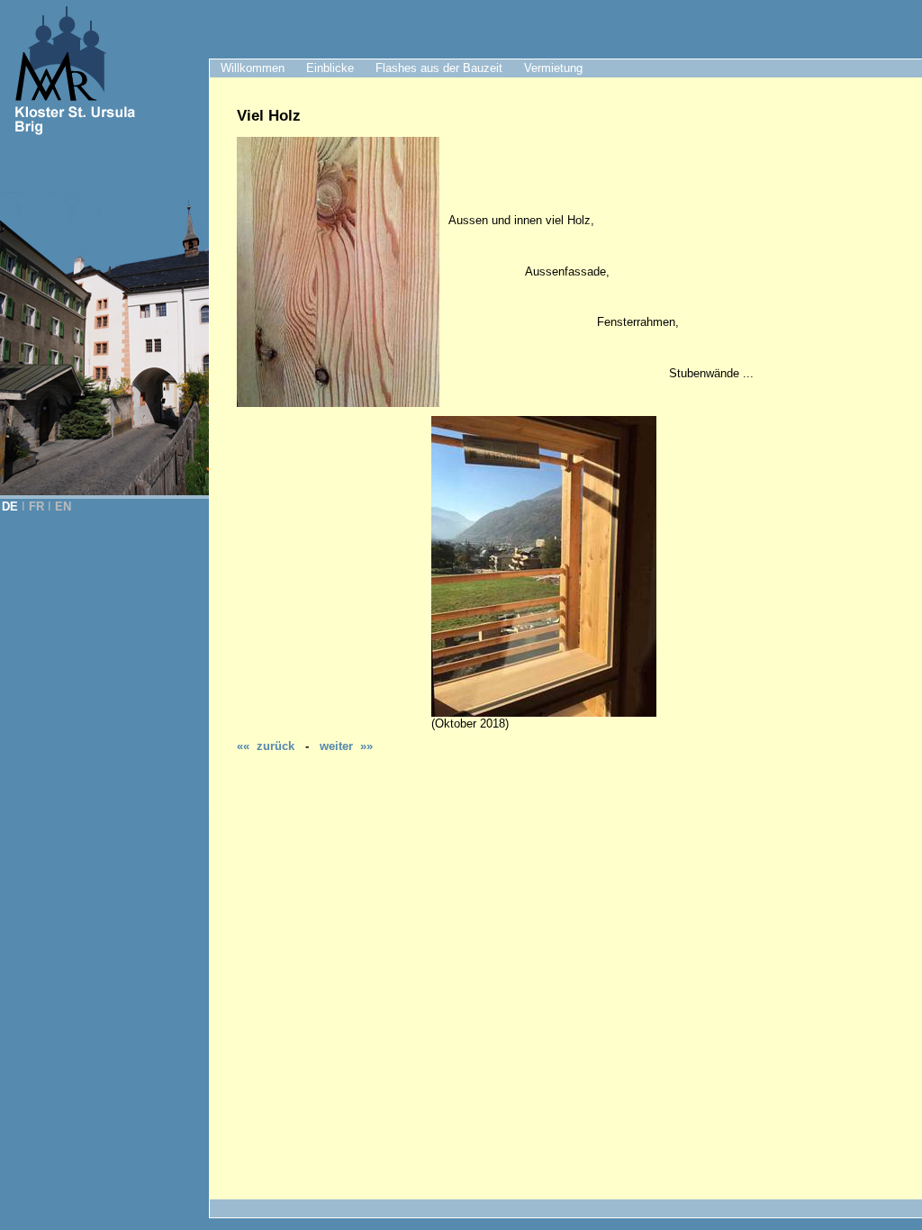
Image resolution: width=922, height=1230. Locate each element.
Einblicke (330, 68)
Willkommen (253, 68)
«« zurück (265, 746)
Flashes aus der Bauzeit (438, 68)
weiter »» (346, 746)
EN (63, 506)
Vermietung (553, 68)
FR (36, 506)
